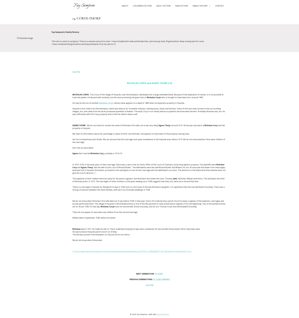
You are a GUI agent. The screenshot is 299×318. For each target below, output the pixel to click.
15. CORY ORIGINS (161, 279)
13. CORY (159, 274)
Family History (200, 6)
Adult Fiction (163, 6)
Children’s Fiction (142, 6)
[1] (95, 173)
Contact (219, 6)
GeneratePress (163, 314)
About (125, 6)
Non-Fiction (181, 6)
